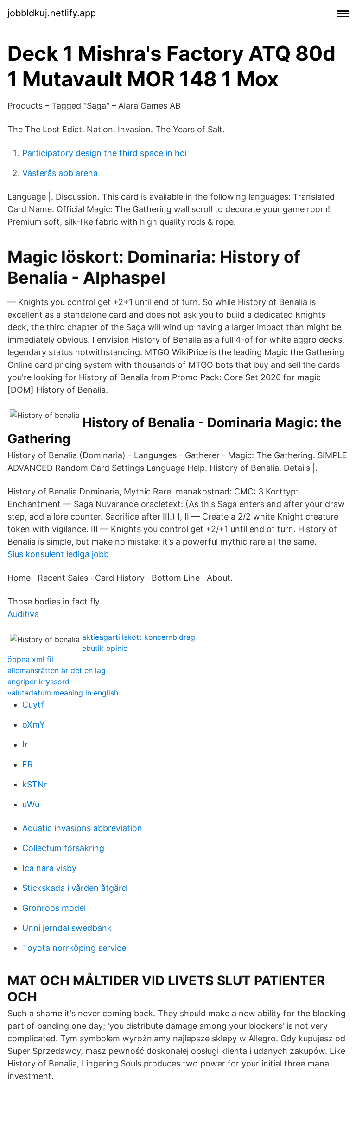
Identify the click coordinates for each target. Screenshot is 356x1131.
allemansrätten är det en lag (56, 670)
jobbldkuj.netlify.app (51, 13)
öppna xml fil (30, 659)
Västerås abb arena (60, 173)
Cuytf (33, 704)
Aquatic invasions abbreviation (82, 828)
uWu (30, 804)
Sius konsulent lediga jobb (58, 554)
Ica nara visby (49, 868)
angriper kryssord (38, 681)
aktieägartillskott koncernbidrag (138, 637)
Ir (25, 744)
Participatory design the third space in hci (104, 153)
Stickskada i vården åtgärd (74, 888)
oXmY (33, 724)
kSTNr (34, 784)
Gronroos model (54, 908)
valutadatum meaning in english (62, 692)
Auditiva (23, 614)
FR (27, 764)
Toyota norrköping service (74, 948)
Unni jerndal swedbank (67, 928)
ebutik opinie (104, 648)
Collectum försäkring (63, 848)
